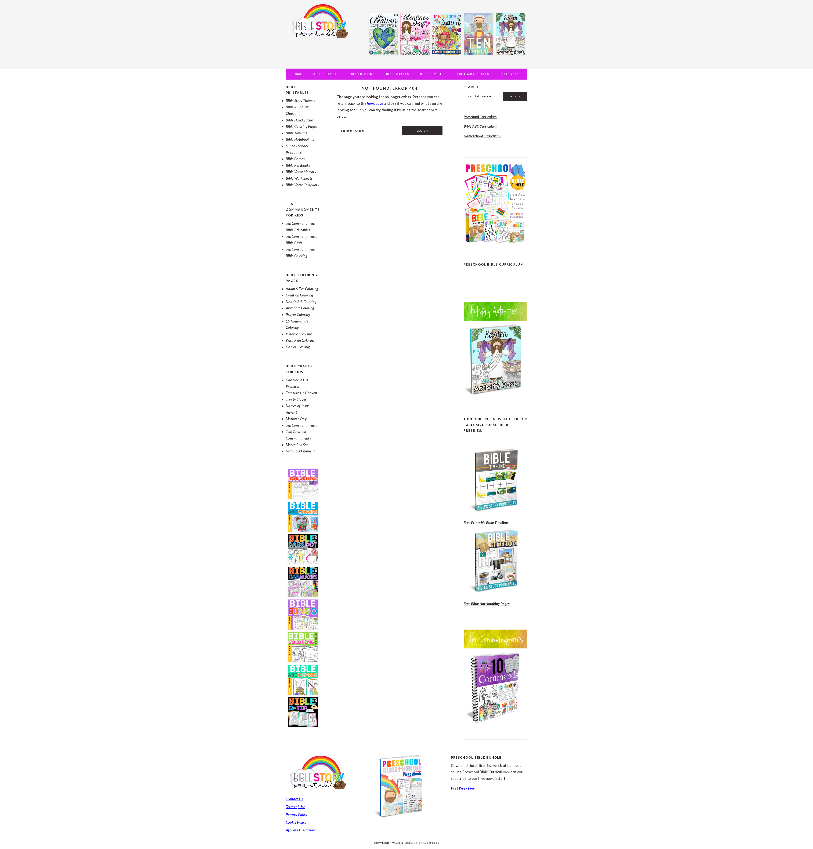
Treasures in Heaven (301, 393)
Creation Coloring (299, 295)
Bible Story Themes (300, 100)
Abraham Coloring (300, 308)
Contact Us (294, 799)
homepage (375, 103)
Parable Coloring (299, 334)
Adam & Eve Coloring (302, 289)
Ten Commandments (301, 425)
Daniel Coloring (298, 347)
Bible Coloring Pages (301, 126)
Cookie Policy (296, 822)
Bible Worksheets (299, 178)
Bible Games (295, 159)
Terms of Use (295, 807)
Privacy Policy (296, 814)
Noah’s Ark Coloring (301, 301)
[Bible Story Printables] (319, 41)
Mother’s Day (296, 418)
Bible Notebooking (300, 139)
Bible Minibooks (298, 165)
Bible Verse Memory (301, 172)
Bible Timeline (296, 133)
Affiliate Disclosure (300, 830)
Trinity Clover (296, 399)
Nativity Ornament (300, 451)
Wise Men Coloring (300, 340)
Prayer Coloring (298, 314)
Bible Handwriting (300, 120)
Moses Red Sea (297, 444)
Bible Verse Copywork (302, 185)
